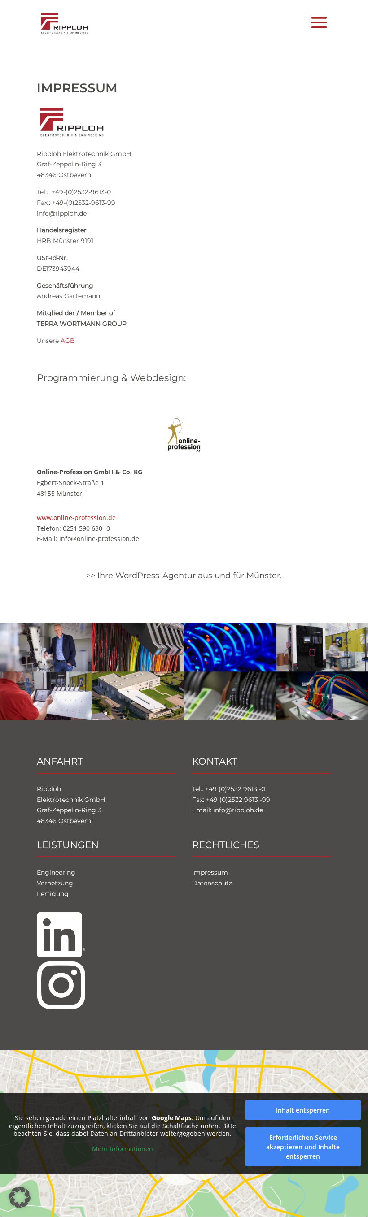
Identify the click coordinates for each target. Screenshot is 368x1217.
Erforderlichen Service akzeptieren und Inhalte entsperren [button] (303, 1147)
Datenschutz (212, 883)
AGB (68, 340)
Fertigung (53, 893)
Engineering (56, 872)
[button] (19, 1197)
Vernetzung (55, 883)
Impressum (210, 872)
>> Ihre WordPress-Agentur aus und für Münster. (184, 575)
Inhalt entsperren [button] (303, 1110)
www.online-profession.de (76, 517)
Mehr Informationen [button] (122, 1149)
